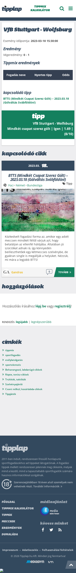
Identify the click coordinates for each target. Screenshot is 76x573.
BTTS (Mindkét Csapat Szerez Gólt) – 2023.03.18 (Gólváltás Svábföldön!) (38, 177)
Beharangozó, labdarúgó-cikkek (23, 369)
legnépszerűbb (41, 322)
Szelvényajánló (13, 384)
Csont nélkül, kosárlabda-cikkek (23, 389)
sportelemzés (13, 365)
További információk (46, 486)
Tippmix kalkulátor (18, 508)
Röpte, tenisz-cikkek (17, 374)
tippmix (9, 350)
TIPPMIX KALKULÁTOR (40, 8)
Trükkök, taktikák (15, 379)
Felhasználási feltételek (57, 550)
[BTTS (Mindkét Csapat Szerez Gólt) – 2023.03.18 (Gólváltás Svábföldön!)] (38, 210)
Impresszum (10, 550)
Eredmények (12, 528)
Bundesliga (34, 185)
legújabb (22, 322)
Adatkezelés (30, 550)
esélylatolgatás (14, 360)
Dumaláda (10, 534)
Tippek (7, 515)
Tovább (63, 272)
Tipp (69, 183)
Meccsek (8, 521)
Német (20, 185)
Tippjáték (10, 394)
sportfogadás (12, 355)
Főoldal (8, 502)
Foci (11, 185)
